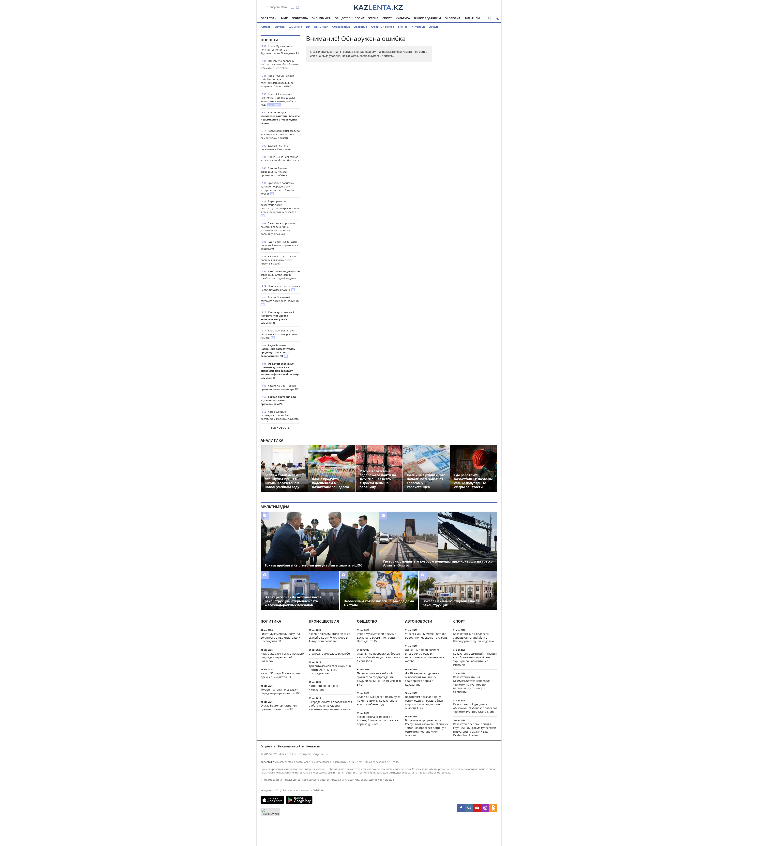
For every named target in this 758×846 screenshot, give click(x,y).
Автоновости (418, 621)
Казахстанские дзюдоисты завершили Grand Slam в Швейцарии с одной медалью (280, 274)
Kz (297, 7)
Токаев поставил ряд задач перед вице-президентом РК (278, 400)
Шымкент (295, 26)
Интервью (418, 26)
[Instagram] (485, 808)
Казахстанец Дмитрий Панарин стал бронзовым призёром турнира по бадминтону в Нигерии (475, 659)
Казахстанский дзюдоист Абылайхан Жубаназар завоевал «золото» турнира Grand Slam (475, 708)
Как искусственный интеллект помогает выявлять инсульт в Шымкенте (277, 317)
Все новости (280, 427)
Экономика (321, 18)
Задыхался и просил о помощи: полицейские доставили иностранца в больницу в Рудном (278, 228)
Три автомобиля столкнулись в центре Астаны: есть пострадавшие (330, 669)
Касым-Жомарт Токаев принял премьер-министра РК (279, 387)
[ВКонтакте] (469, 808)
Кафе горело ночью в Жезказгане (323, 687)
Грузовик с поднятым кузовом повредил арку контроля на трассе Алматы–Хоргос (278, 188)
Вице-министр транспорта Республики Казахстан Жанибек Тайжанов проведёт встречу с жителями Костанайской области (426, 727)
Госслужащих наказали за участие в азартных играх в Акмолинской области (280, 134)
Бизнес (402, 26)
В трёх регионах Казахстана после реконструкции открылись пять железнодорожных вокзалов (280, 207)
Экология (453, 18)
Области (267, 18)
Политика (300, 18)
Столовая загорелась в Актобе (329, 653)
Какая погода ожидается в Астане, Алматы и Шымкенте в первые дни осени (280, 118)
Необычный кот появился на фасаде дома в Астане (280, 287)
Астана (280, 26)
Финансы (472, 18)
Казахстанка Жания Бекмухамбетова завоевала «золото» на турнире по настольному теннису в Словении (471, 684)
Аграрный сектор (382, 26)
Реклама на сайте (291, 746)
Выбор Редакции (427, 18)
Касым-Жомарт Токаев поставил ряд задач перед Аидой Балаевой (278, 260)
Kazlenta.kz (267, 762)
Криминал (321, 26)
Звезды (434, 26)
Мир (284, 18)
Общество (343, 18)
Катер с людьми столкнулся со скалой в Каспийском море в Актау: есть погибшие (280, 417)
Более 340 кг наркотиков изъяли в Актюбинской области (280, 158)
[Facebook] (461, 808)
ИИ (308, 26)
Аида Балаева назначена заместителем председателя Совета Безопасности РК (278, 350)
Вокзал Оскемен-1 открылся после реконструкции (280, 299)
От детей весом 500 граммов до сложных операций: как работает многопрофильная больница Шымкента (280, 371)
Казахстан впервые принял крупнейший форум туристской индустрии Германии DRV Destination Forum (474, 729)
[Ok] (493, 808)
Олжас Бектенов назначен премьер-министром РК (279, 707)
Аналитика (272, 440)
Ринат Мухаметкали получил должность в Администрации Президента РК (280, 49)
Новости (269, 40)
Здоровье (360, 26)
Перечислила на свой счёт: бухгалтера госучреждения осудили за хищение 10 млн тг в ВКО (277, 81)
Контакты (313, 746)
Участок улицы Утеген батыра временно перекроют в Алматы (280, 334)
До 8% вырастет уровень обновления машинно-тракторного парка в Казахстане (422, 678)
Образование (341, 26)
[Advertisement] (467, 94)
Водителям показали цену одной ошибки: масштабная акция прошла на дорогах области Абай (424, 702)
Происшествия (366, 18)
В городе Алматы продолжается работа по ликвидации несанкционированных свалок (330, 705)
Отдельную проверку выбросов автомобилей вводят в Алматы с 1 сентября (280, 64)
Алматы (266, 26)
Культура (403, 18)
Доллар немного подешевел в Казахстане (276, 147)
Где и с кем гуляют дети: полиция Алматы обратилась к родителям (279, 245)
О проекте (268, 746)
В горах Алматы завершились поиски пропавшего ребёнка (274, 171)
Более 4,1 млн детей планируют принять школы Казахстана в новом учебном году (278, 99)
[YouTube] (477, 808)
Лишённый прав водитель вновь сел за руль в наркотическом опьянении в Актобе (424, 655)
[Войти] (497, 18)
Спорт (387, 18)
